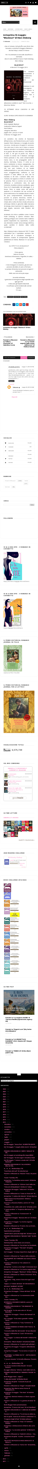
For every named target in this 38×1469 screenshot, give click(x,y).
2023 (4, 1097)
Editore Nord (19, 29)
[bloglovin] (35, 2)
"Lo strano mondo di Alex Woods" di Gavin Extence (18, 1366)
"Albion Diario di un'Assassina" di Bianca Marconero (17, 1199)
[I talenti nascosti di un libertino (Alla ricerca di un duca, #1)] (5, 826)
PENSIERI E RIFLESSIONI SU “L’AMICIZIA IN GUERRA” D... (20, 1410)
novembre (7, 1127)
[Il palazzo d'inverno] (5, 831)
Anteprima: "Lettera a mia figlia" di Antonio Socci (20, 1267)
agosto (7, 1134)
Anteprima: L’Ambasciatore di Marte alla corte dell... (19, 1426)
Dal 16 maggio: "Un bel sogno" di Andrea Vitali (19, 1158)
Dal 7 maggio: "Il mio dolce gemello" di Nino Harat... (18, 1319)
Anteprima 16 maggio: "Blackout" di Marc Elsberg (16, 328)
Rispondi (11, 381)
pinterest (20, 455)
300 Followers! (8, 1277)
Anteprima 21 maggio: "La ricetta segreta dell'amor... (18, 1222)
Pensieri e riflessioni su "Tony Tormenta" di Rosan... (18, 1323)
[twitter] (30, 2)
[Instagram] (25, 2)
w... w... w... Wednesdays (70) (13, 1363)
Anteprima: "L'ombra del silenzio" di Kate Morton (20, 1196)
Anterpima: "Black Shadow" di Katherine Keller (19, 1342)
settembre (8, 1132)
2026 (4, 1089)
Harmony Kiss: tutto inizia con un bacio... (17, 1243)
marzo (6, 1450)
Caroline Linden (12, 782)
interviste (7, 487)
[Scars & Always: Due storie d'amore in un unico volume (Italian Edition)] (9, 825)
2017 (4, 1112)
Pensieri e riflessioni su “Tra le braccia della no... (20, 1414)
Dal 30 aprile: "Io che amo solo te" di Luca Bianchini (17, 1311)
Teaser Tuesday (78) (11, 1240)
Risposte (11, 384)
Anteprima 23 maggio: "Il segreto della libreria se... (19, 1347)
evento (26, 481)
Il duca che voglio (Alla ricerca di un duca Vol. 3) (15, 789)
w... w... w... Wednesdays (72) (13, 1228)
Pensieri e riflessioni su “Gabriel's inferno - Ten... (20, 1434)
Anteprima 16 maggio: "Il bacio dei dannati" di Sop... (19, 1315)
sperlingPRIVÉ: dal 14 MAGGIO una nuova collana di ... (20, 1259)
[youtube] (33, 2)
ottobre (7, 1129)
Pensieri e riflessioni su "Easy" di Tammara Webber (18, 1422)
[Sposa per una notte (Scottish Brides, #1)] (16, 836)
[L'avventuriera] (30, 831)
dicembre (7, 1124)
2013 (4, 1122)
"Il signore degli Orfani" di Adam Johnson (17, 1419)
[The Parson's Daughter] (12, 825)
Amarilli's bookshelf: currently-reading (17, 769)
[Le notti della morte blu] (9, 831)
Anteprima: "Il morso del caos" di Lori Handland (19, 1407)
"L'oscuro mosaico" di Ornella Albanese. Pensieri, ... (20, 1360)
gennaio (7, 1455)
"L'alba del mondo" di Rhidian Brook (16, 1379)
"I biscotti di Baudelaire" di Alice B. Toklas (18, 1187)
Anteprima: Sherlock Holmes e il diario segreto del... (19, 1397)
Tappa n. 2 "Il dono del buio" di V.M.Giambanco (19, 1284)
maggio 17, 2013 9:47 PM (28, 366)
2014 (4, 1119)
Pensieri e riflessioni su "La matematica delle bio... (19, 1296)
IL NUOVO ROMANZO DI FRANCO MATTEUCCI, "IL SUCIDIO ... (19, 1327)
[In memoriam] (6, 778)
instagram (20, 450)
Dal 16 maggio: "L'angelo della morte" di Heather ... (20, 1147)
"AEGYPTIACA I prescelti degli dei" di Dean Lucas (20, 1233)
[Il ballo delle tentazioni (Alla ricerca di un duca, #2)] (6, 786)
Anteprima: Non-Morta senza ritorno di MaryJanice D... (17, 1389)
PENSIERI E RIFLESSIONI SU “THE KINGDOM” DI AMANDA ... (18, 1307)
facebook (31, 357)
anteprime (10, 29)
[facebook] (28, 2)
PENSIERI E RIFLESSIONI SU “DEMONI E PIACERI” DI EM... (19, 1373)
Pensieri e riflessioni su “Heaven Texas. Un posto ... (20, 1174)
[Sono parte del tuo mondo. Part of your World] (20, 825)
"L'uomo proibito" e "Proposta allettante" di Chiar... (18, 1210)
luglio (6, 1137)
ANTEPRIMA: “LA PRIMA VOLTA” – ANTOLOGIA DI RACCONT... (20, 1356)
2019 (4, 1107)
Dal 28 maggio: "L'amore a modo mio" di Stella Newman (19, 1161)
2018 (4, 1109)
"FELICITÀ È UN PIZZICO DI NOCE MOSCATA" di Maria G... (19, 1441)
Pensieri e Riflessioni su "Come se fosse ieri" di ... (20, 1193)
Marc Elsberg (28, 29)
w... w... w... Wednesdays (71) (13, 1289)
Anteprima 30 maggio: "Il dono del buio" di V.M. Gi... (19, 1292)
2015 (4, 1117)
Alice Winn (11, 775)
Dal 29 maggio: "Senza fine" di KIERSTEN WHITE (19, 1144)
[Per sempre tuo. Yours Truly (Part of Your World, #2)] (27, 825)
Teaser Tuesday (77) (11, 1299)
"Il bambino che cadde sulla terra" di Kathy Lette (20, 1207)
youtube (20, 462)
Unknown (15, 387)
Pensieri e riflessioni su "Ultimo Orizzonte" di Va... (20, 1274)
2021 (4, 1102)
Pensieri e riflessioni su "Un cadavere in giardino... (17, 1263)
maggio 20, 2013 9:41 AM (28, 387)
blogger (23, 357)
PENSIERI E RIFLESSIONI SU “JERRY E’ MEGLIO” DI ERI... (19, 1152)
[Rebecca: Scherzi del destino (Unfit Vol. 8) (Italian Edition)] (27, 831)
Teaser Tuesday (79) (11, 1178)
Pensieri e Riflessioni (10, 481)
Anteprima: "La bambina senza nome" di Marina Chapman (20, 1181)
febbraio (7, 1453)
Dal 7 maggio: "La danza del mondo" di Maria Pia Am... (20, 1338)
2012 (4, 1459)
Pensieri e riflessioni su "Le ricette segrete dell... (20, 1269)
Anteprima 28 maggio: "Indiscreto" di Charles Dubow (19, 1190)
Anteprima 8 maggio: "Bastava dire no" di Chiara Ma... (20, 1218)
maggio (7, 1142)
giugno (6, 1139)
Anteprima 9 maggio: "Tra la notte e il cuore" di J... (20, 1351)
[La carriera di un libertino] (12, 836)
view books (23, 867)
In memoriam (12, 774)
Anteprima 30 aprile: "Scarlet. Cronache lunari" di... (19, 1437)
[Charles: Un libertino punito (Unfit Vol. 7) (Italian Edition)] (5, 837)
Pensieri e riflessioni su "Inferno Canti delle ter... (20, 1184)
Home (4, 29)
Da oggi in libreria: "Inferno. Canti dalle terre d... (20, 1370)
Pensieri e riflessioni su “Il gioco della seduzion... (20, 1256)
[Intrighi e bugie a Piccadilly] (20, 831)
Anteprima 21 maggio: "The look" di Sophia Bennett (18, 1248)
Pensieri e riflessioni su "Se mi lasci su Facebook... (20, 1245)
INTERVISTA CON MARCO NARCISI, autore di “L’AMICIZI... (18, 1303)
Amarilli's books (11, 817)
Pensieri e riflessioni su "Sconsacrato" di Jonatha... (17, 1214)
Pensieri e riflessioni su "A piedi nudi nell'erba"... (20, 1344)
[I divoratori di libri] (9, 837)
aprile (6, 1448)
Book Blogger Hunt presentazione (15, 1405)
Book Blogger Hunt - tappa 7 (13, 1376)
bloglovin (20, 443)
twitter (20, 458)
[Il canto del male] (30, 826)
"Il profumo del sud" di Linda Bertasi (16, 1171)
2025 (4, 1091)
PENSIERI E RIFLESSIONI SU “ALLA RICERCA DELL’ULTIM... (17, 1165)
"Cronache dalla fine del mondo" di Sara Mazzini (20, 1331)
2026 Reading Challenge (15, 857)
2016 (4, 1114)
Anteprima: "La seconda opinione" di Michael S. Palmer (19, 1430)
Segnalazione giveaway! (12, 1231)
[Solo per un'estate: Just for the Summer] (23, 826)
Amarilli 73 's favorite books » (26, 840)
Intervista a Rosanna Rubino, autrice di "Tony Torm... (19, 1203)
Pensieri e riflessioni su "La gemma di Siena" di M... (19, 1401)
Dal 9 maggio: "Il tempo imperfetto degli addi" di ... (20, 1252)
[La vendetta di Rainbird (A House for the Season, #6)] (23, 831)
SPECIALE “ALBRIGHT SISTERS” (13, 1286)
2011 (4, 1461)
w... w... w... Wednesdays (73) (13, 1168)
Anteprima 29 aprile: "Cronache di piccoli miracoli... (17, 1382)
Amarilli (12, 860)
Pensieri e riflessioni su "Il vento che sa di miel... (20, 1226)
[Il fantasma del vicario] (12, 831)
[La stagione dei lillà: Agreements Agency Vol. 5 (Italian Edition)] (16, 831)
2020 (4, 1104)
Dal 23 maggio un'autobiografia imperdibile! (18, 1155)
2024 (4, 1094)
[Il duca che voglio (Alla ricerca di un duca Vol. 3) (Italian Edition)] (6, 793)
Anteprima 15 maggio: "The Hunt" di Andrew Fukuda (19, 1393)
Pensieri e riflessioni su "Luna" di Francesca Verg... (18, 1334)
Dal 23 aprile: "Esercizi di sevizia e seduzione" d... (20, 1416)
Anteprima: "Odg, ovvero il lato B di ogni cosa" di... (19, 1280)
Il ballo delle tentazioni (14, 781)
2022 (4, 1099)
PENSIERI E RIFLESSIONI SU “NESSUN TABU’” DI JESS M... (20, 1237)
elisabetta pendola (14, 367)
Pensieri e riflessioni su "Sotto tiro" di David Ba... (20, 1445)
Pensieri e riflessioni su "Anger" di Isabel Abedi (19, 1386)
